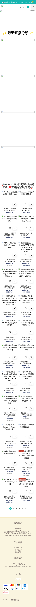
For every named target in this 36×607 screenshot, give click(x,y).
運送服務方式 (18, 547)
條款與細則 (18, 553)
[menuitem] (10, 508)
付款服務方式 (18, 549)
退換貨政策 (18, 551)
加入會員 (18, 530)
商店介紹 (18, 528)
